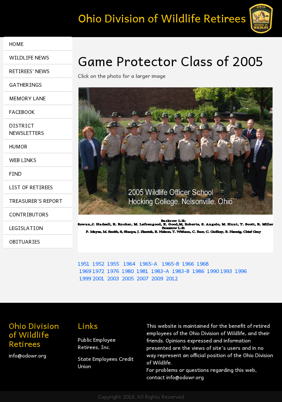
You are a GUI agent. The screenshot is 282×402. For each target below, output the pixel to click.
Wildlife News (29, 57)
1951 (84, 263)
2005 (128, 278)
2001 (98, 278)
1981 (142, 271)
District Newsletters (26, 129)
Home (16, 44)
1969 (85, 271)
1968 (203, 263)
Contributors (28, 214)
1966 (188, 263)
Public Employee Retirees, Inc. (97, 343)
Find (15, 173)
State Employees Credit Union (106, 362)
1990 (213, 271)
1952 (98, 263)
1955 (113, 263)
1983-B (180, 271)
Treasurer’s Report (35, 201)
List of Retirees (31, 187)
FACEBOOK (22, 112)
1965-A (149, 263)
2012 (172, 278)
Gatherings (25, 84)
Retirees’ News (29, 71)
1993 (226, 271)
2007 (142, 278)
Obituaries (24, 241)
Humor (18, 146)
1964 (130, 263)
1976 (113, 271)
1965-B (170, 263)
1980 (128, 271)
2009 (157, 278)
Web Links (22, 160)
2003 (113, 278)
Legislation (26, 228)
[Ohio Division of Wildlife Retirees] (176, 18)
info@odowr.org (27, 355)
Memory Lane (27, 98)
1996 (241, 271)
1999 (85, 278)
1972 (98, 271)
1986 (198, 271)
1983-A (160, 271)
